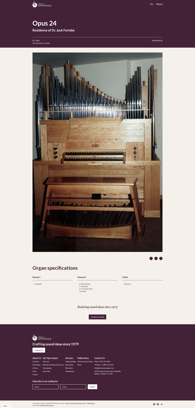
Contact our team (97, 317)
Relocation (69, 368)
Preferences (91, 403)
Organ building (70, 361)
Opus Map (46, 371)
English (5, 406)
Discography (47, 368)
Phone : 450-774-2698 (102, 361)
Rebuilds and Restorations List (53, 365)
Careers (35, 374)
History (35, 368)
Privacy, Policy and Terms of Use (76, 403)
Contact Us (39, 350)
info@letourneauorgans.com (104, 368)
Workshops (36, 365)
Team (34, 371)
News (79, 365)
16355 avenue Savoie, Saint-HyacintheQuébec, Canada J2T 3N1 (107, 372)
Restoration (69, 365)
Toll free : (103, 365)
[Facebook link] (154, 404)
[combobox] (6, 406)
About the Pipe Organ (85, 361)
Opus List (46, 361)
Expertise (35, 361)
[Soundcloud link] (161, 404)
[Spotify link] (158, 404)
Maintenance (69, 371)
